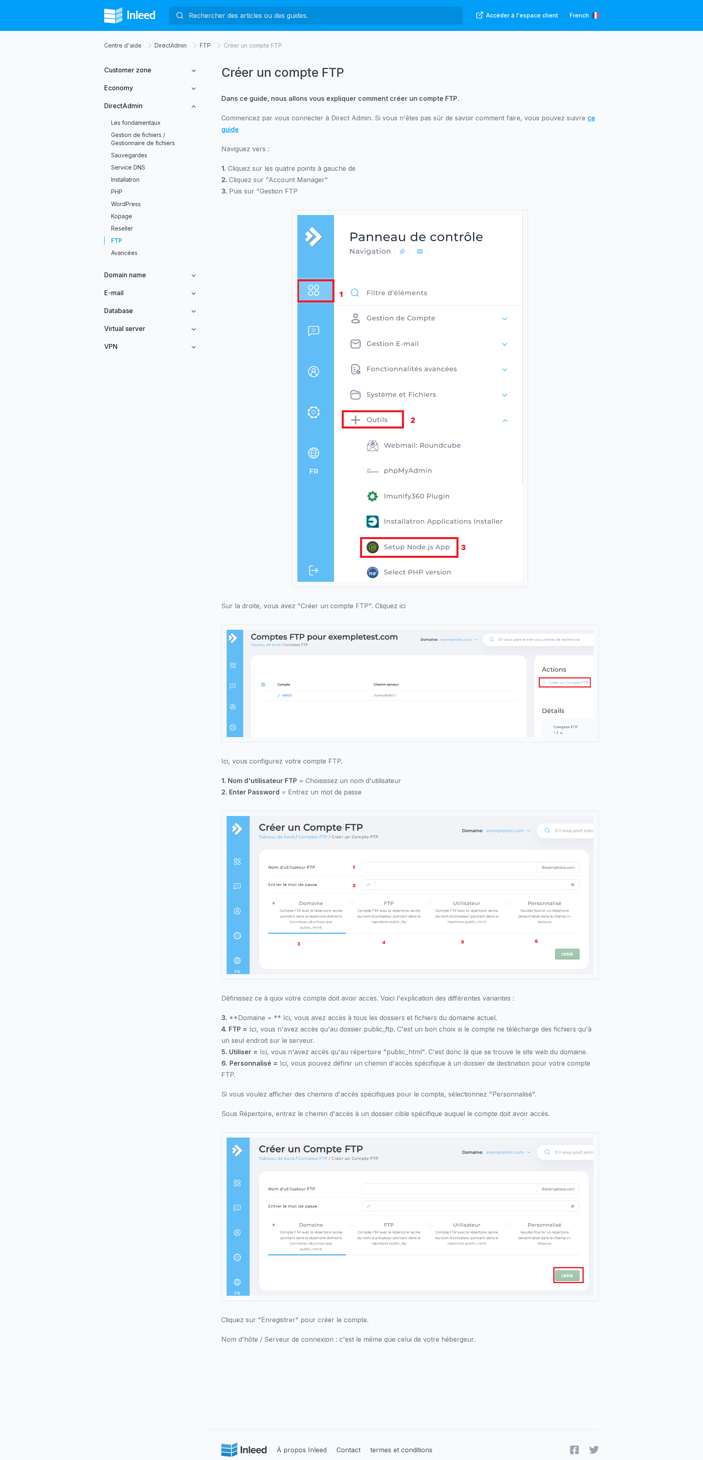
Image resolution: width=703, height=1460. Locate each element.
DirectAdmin (171, 45)
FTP (205, 45)
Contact (348, 1450)
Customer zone (127, 70)
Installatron (125, 179)
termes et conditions (401, 1450)
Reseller (122, 228)
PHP (116, 191)
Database (118, 311)
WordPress (126, 203)
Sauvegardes (129, 155)
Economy (118, 88)
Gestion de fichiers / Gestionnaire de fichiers (143, 138)
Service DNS (128, 167)
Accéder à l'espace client (522, 15)
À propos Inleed (302, 1450)
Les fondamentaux (136, 122)
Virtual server (124, 328)
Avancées (124, 252)
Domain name (125, 275)
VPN (111, 346)
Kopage (121, 216)
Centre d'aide (123, 45)
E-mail (114, 293)
